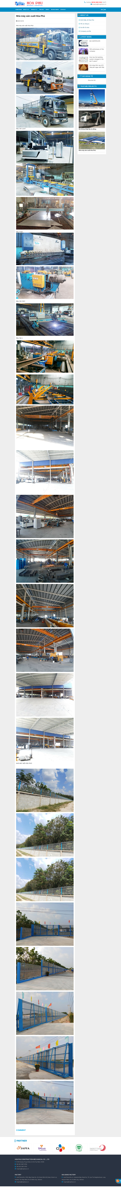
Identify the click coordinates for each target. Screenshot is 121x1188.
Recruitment (55, 9)
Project (41, 9)
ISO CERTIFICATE (94, 41)
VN (102, 9)
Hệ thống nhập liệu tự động (87, 129)
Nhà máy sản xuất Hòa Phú (87, 150)
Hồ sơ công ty (84, 24)
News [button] (47, 9)
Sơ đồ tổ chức (84, 27)
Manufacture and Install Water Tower (91, 108)
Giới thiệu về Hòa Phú (87, 20)
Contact (63, 9)
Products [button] (34, 9)
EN (105, 9)
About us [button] (26, 9)
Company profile (85, 31)
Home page (18, 9)
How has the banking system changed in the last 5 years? (96, 59)
